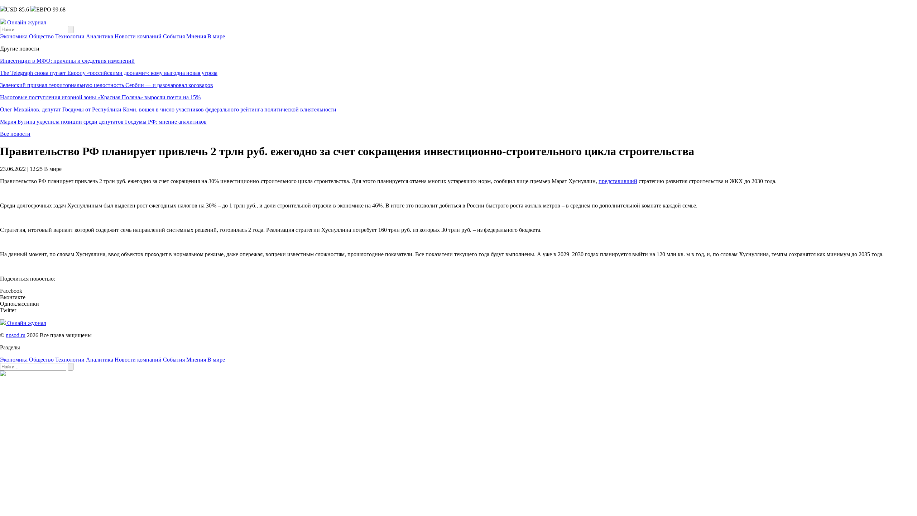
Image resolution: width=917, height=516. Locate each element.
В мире (216, 36)
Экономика (14, 36)
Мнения (196, 36)
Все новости (15, 134)
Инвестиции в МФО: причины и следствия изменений (67, 61)
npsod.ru (15, 335)
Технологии (70, 36)
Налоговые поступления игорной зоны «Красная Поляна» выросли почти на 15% (100, 97)
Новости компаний (138, 36)
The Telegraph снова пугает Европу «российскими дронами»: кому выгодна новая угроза (108, 73)
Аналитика (99, 36)
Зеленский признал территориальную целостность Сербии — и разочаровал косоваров (106, 85)
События (174, 36)
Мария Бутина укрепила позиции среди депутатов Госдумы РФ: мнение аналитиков (103, 122)
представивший (618, 181)
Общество (41, 36)
